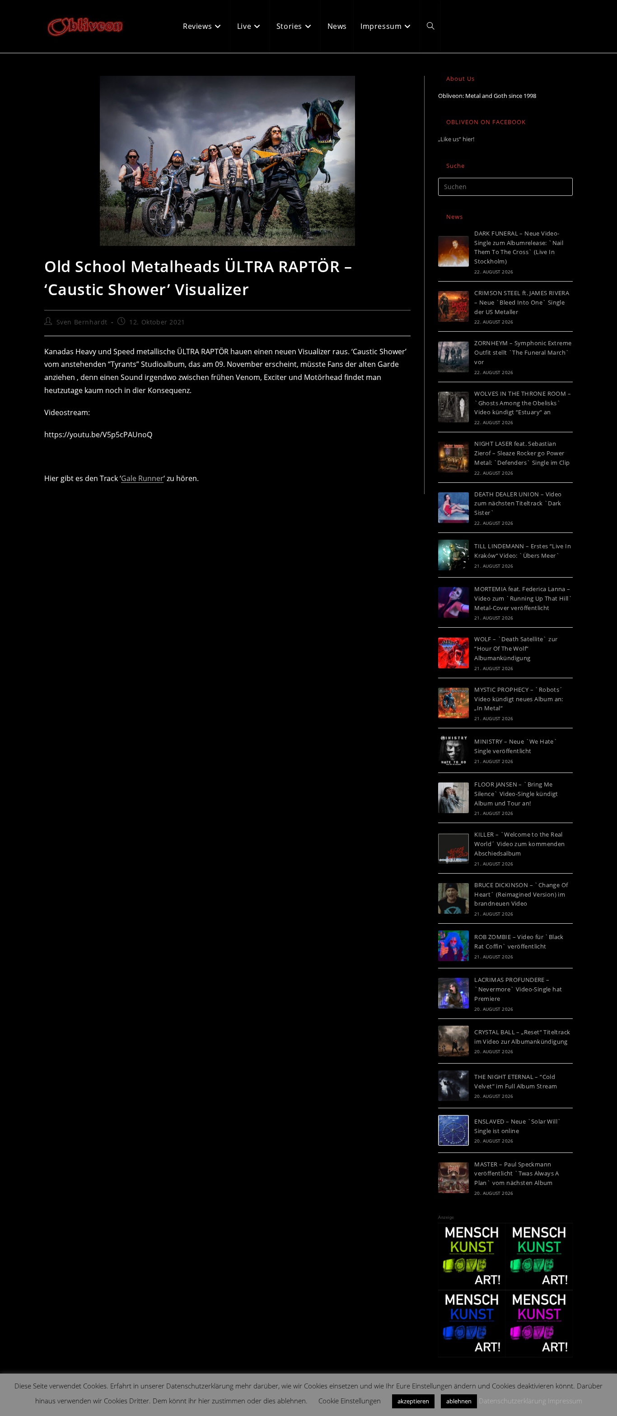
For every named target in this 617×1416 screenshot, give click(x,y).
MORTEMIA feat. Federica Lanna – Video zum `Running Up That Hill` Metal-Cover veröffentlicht (523, 598)
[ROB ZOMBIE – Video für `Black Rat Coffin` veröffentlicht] (453, 945)
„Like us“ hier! (456, 139)
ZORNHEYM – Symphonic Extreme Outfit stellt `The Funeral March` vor (522, 352)
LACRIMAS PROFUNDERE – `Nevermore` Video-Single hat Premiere (518, 989)
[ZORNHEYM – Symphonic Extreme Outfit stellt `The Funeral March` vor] (453, 357)
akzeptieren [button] (413, 1401)
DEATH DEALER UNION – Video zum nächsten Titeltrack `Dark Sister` (517, 503)
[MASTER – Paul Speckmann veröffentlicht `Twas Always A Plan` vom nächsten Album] (453, 1177)
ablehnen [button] (459, 1401)
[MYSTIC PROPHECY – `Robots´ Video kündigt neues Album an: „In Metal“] (453, 703)
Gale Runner (142, 478)
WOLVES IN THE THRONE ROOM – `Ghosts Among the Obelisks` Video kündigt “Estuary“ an (522, 402)
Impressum (565, 1400)
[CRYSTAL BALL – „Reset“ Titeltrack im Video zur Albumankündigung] (453, 1041)
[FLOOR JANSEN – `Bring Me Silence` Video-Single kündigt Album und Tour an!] (453, 797)
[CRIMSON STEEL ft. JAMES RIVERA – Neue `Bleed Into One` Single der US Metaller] (453, 306)
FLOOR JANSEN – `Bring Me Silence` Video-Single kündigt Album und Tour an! (516, 793)
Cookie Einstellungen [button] (349, 1400)
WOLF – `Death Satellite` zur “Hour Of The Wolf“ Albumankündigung (515, 648)
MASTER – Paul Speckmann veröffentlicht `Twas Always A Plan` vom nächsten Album (516, 1173)
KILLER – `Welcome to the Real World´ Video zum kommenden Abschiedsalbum (519, 843)
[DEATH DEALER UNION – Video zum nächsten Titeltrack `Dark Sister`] (453, 507)
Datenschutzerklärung (512, 1400)
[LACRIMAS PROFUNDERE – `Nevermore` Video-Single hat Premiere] (453, 993)
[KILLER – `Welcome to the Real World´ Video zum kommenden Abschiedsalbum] (453, 848)
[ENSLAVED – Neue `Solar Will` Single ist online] (453, 1130)
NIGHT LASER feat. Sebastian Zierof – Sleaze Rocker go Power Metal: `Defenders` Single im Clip (522, 453)
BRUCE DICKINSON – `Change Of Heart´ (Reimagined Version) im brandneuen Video (521, 894)
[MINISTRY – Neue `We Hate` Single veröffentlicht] (453, 750)
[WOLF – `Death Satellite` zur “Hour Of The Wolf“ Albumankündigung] (453, 653)
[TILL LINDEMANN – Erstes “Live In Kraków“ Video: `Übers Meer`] (453, 555)
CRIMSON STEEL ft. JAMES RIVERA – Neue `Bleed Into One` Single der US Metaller (521, 302)
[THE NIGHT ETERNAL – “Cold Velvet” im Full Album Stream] (453, 1085)
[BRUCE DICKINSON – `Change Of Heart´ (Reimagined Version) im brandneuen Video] (453, 898)
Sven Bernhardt (82, 322)
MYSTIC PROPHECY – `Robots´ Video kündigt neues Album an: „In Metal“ (518, 699)
